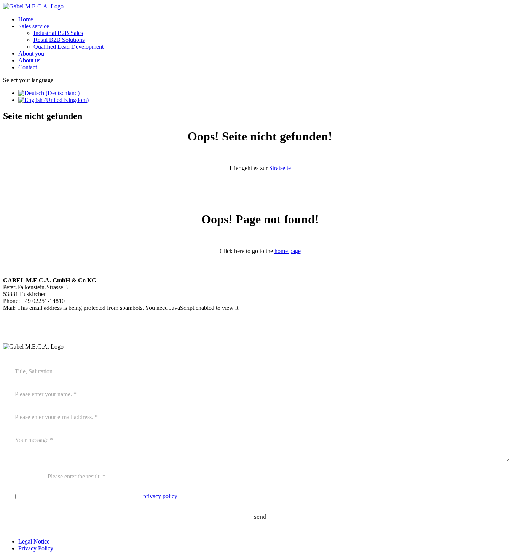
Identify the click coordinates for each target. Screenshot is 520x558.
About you (31, 53)
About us (29, 60)
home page (287, 251)
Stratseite (280, 168)
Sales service (33, 26)
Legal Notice (33, 541)
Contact (27, 67)
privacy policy (160, 496)
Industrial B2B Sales (58, 33)
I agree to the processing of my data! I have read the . (98, 496)
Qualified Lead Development (68, 46)
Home (25, 19)
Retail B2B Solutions (59, 40)
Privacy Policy (35, 548)
